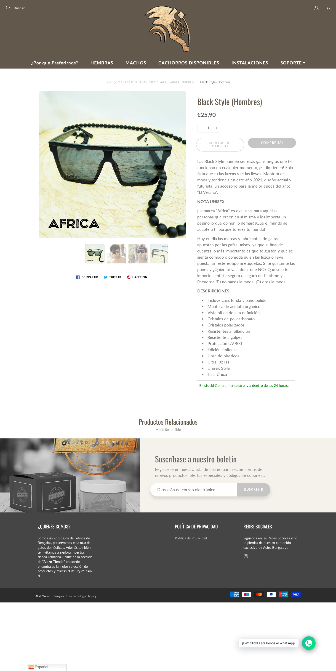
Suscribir (253, 489)
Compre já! (272, 143)
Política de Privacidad (191, 538)
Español (41, 667)
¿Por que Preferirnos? (54, 62)
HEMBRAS (102, 62)
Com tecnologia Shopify (81, 596)
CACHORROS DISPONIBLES (188, 62)
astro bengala (55, 596)
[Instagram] (246, 556)
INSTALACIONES (250, 62)
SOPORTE (291, 62)
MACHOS (135, 62)
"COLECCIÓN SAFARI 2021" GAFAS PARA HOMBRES (156, 82)
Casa (108, 82)
